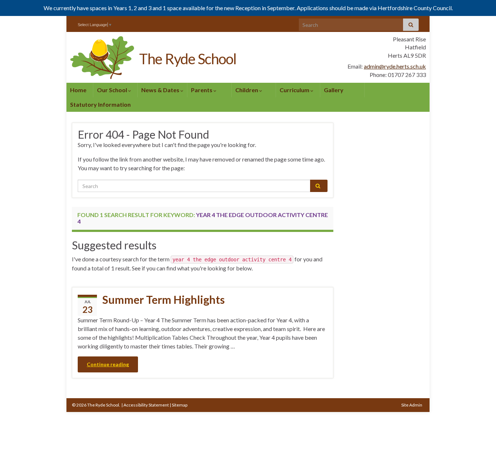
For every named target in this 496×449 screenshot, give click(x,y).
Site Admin (411, 405)
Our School (112, 89)
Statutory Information (100, 104)
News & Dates (160, 89)
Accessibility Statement (146, 405)
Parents (202, 89)
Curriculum (295, 89)
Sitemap (179, 405)
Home (78, 89)
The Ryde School (187, 59)
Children (247, 89)
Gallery (333, 89)
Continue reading (108, 364)
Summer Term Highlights (163, 299)
